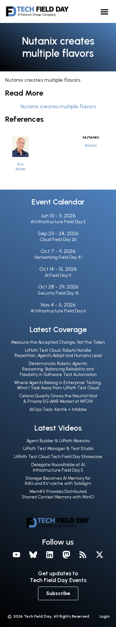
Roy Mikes (20, 166)
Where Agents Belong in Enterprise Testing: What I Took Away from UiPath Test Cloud (58, 385)
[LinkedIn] (49, 554)
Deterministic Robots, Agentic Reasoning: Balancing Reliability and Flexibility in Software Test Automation (58, 369)
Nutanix (91, 145)
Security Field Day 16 (58, 293)
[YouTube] (16, 554)
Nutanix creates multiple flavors (58, 106)
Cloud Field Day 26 (58, 239)
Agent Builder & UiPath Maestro (58, 441)
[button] (104, 11)
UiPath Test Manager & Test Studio (58, 448)
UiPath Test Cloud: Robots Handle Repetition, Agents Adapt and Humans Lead (58, 353)
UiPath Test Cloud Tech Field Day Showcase (58, 456)
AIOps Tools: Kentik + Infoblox (58, 409)
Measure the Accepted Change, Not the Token (58, 342)
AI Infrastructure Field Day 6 (58, 311)
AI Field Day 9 (58, 275)
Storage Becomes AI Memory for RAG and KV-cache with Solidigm (58, 480)
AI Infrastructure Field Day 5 (58, 222)
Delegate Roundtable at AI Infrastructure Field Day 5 (58, 467)
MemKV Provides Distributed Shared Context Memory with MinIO (58, 494)
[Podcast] (83, 554)
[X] (99, 554)
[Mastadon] (66, 554)
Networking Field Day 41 (58, 257)
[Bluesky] (33, 554)
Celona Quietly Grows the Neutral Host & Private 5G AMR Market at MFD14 (58, 398)
